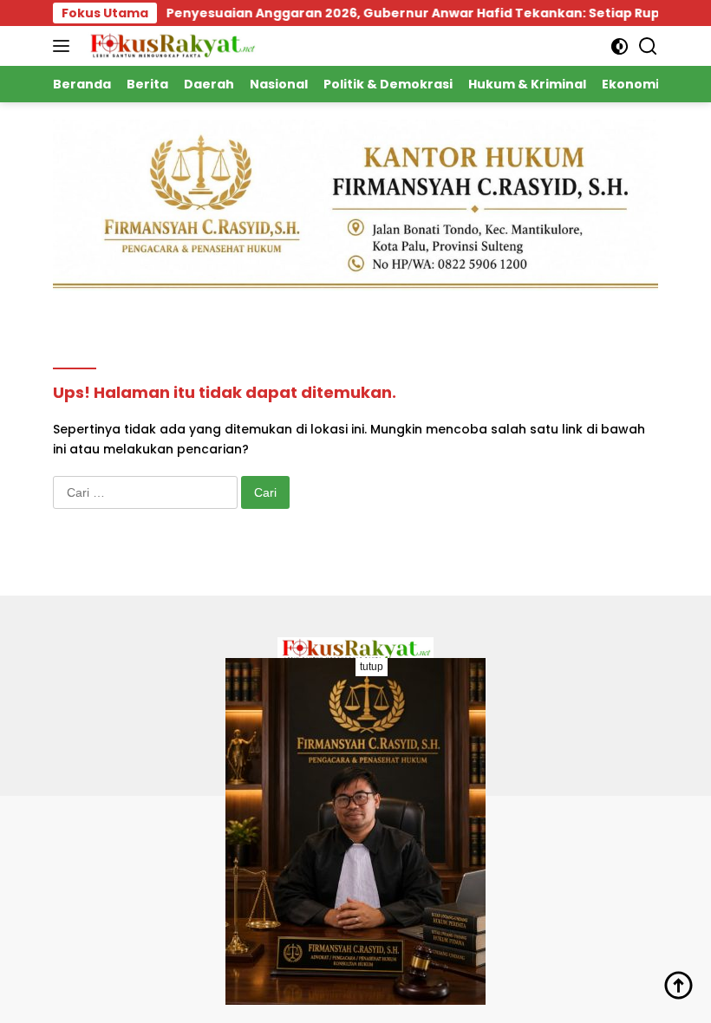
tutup (371, 667)
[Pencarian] (648, 46)
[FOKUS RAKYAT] (169, 45)
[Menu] (64, 46)
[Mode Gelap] (619, 46)
